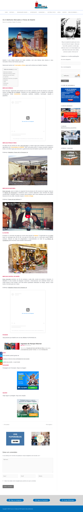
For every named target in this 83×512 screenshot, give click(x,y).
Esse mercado (7, 279)
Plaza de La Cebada (14, 92)
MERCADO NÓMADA (7, 72)
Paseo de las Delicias (14, 199)
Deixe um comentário (7, 22)
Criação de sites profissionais (27, 508)
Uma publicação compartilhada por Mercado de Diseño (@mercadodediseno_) (28, 330)
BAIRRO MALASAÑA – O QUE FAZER (11, 362)
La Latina (50, 235)
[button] (14, 12)
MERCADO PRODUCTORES (9, 73)
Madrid (13, 22)
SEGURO (5, 84)
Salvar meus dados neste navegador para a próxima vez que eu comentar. (20, 480)
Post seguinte (49, 424)
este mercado (24, 145)
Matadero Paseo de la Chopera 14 (17, 287)
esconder (15, 69)
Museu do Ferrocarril (11, 192)
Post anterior (6, 424)
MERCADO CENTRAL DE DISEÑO (10, 78)
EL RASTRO (5, 76)
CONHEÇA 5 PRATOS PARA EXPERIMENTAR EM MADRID (16, 359)
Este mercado (6, 191)
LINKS (4, 81)
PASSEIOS (5, 80)
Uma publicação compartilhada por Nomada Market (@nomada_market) (28, 138)
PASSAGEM (5, 83)
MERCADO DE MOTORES (8, 75)
